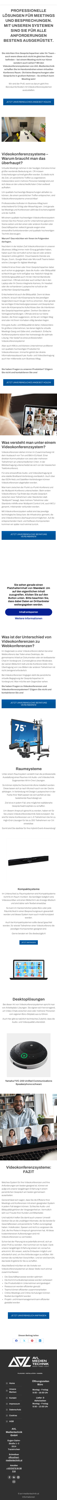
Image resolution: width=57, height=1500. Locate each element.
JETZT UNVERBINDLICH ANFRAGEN (28, 1315)
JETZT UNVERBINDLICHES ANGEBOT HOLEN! (28, 102)
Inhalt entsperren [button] (28, 612)
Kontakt (12, 1398)
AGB (11, 1421)
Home (12, 1383)
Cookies (13, 1415)
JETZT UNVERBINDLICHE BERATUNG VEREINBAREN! (28, 535)
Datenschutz (15, 1410)
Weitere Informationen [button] (28, 618)
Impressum (14, 1404)
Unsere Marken (12, 1390)
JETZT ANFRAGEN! (28, 942)
